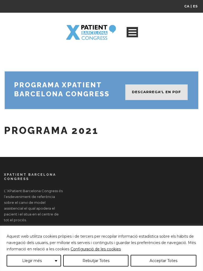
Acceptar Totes (163, 260)
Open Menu (132, 32)
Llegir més (32, 260)
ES (195, 6)
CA (187, 6)
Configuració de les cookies (96, 249)
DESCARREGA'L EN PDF (156, 92)
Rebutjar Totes (95, 260)
